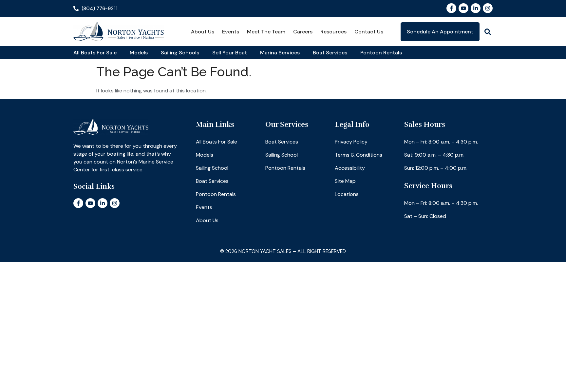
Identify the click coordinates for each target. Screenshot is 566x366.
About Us (202, 31)
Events (230, 31)
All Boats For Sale (95, 52)
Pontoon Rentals (381, 52)
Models (139, 52)
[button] (487, 31)
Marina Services (280, 52)
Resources (333, 31)
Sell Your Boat (229, 52)
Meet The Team (266, 31)
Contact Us (368, 31)
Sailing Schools (180, 52)
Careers (302, 31)
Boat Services (330, 52)
